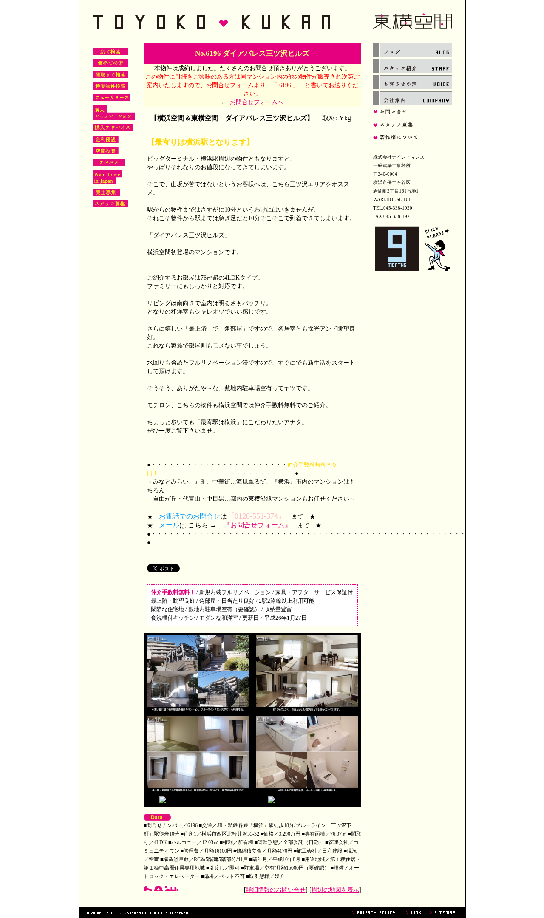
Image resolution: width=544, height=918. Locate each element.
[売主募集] (106, 194)
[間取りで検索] (110, 76)
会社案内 (412, 98)
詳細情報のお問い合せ (276, 890)
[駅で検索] (110, 54)
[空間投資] (106, 153)
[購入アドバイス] (113, 130)
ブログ (412, 50)
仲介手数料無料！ (173, 592)
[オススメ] (109, 164)
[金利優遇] (106, 141)
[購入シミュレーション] (114, 118)
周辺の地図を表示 (335, 890)
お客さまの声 (412, 82)
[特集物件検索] (110, 88)
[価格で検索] (110, 65)
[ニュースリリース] (111, 99)
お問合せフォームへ (256, 102)
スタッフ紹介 (412, 66)
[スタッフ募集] (110, 206)
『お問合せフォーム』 (258, 525)
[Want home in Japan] (107, 183)
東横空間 (272, 21)
